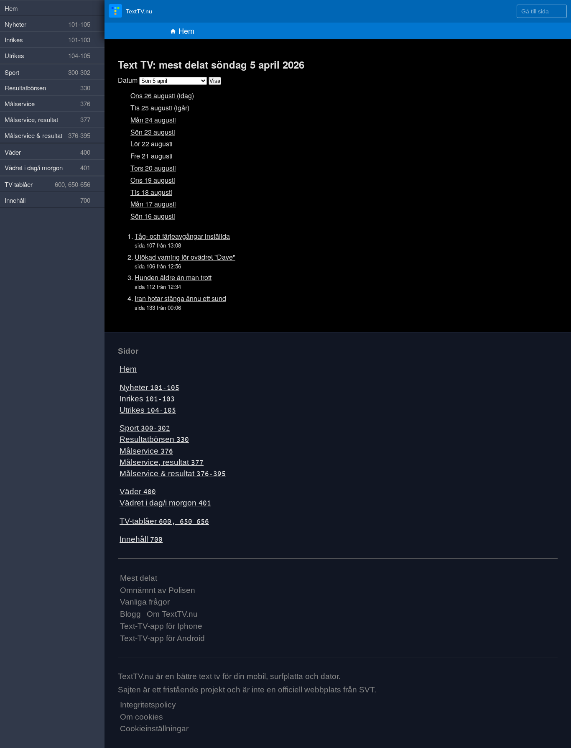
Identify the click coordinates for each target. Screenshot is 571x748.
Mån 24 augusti (153, 120)
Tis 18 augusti (151, 192)
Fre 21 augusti (151, 156)
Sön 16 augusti (152, 216)
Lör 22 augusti (151, 143)
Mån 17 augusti (153, 204)
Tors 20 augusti (153, 168)
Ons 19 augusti (152, 180)
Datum (128, 80)
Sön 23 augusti (152, 132)
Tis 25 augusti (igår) (159, 107)
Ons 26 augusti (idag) (162, 95)
